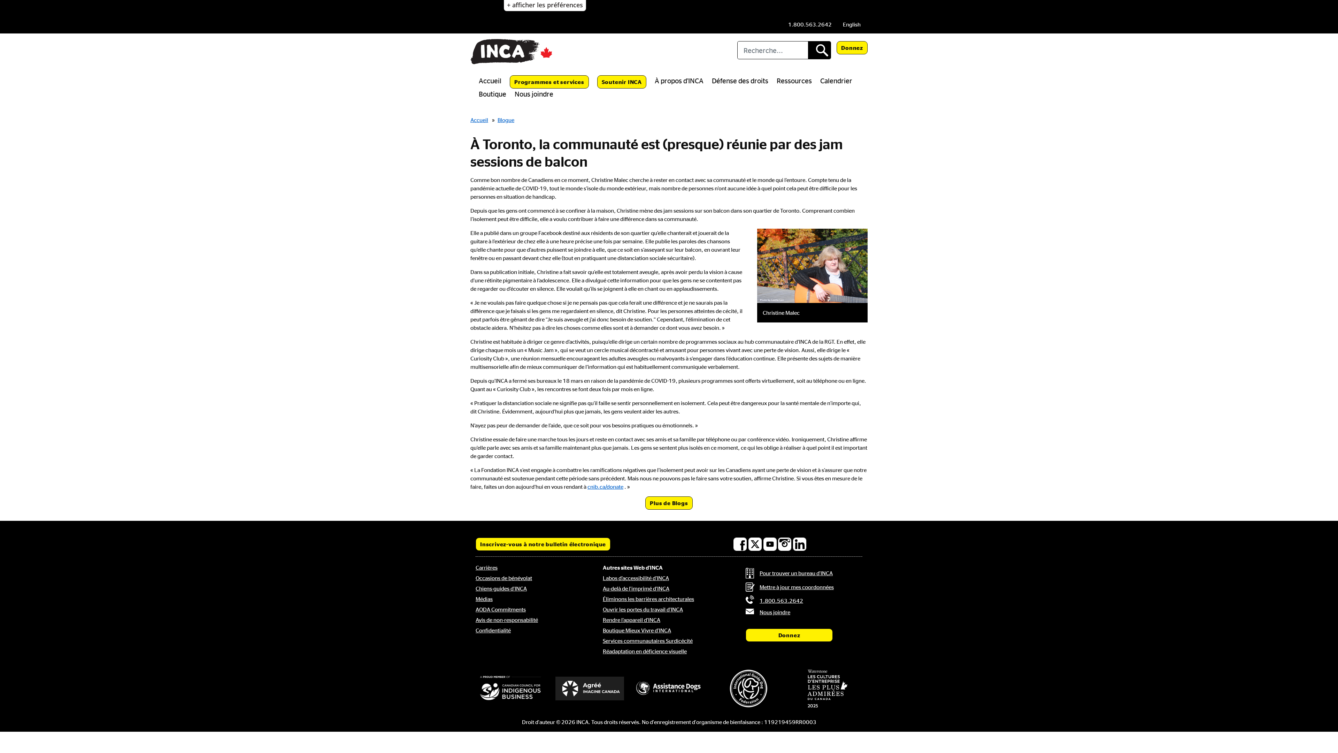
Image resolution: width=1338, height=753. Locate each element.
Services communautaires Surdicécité (648, 641)
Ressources (794, 80)
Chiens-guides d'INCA (501, 588)
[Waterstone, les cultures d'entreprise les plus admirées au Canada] (827, 688)
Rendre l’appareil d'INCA (631, 620)
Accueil (490, 80)
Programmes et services (549, 82)
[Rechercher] (819, 50)
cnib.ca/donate (605, 487)
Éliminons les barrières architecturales (648, 599)
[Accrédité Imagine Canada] (589, 688)
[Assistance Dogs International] (669, 688)
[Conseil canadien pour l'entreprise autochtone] (510, 688)
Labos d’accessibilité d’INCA (636, 578)
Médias (484, 599)
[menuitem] (852, 24)
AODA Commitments (501, 609)
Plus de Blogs (669, 503)
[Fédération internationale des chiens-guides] (748, 688)
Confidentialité (493, 630)
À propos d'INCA (679, 80)
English (852, 24)
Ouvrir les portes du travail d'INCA (643, 609)
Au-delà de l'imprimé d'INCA (636, 588)
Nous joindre (534, 94)
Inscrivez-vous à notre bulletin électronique (543, 544)
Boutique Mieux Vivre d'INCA (637, 630)
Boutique (492, 94)
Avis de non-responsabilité (507, 620)
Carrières (487, 567)
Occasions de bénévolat (504, 578)
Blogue (506, 120)
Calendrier (836, 80)
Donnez (852, 48)
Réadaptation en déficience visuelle (645, 651)
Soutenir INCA (622, 82)
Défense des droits (740, 80)
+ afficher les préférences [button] (545, 5)
